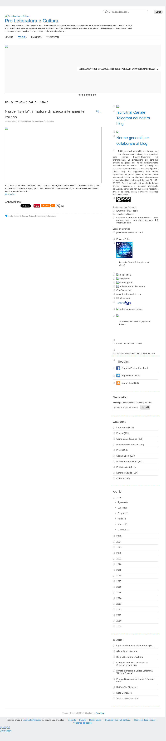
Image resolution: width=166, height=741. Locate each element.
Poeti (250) (122, 450)
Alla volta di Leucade (126, 651)
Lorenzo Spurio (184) (127, 472)
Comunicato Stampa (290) (129, 439)
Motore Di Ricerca (21, 216)
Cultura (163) (123, 478)
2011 (118, 615)
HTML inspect (123, 298)
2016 (119, 587)
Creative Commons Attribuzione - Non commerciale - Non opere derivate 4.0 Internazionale (137, 220)
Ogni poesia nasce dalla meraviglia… (135, 645)
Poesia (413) (122, 433)
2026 (119, 497)
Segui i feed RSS (130, 383)
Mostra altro (10, 194)
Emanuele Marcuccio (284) (130, 444)
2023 (119, 547)
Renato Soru (40, 216)
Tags (21, 37)
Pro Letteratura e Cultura (31, 20)
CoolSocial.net (123, 290)
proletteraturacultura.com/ (129, 232)
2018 (119, 575)
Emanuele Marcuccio (127, 210)
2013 (119, 604)
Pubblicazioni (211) (126, 467)
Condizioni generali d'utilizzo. (118, 720)
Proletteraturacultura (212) (129, 461)
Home (9, 37)
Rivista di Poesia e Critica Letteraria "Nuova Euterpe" (134, 672)
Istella (10, 216)
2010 (119, 620)
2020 (119, 564)
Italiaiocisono (51, 216)
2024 (119, 541)
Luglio (121, 507)
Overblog (100, 713)
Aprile (120, 518)
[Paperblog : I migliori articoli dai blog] (135, 303)
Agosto (121, 502)
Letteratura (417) (125, 427)
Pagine (36, 37)
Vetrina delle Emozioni (127, 698)
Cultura (31, 216)
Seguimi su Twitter (131, 375)
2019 (119, 570)
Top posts (71, 720)
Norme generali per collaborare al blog (132, 141)
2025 (119, 536)
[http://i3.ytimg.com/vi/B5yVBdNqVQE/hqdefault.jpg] (53, 183)
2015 (119, 592)
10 (95, 95)
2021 (119, 558)
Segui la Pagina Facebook (135, 368)
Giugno (121, 513)
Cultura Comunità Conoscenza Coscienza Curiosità (132, 663)
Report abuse (95, 720)
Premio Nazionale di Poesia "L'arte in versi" (135, 680)
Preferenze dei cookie (82, 723)
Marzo (121, 524)
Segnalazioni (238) (126, 455)
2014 (119, 598)
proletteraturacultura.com (129, 294)
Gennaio (122, 529)
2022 (119, 553)
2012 (119, 609)
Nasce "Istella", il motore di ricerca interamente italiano (44, 114)
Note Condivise (124, 693)
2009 (119, 626)
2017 (119, 581)
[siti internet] (135, 279)
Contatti (52, 37)
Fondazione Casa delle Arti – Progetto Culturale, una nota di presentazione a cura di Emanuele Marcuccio (119, 69)
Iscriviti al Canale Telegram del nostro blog (133, 118)
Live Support (5, 731)
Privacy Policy (123, 239)
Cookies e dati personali (145, 720)
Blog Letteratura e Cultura (129, 657)
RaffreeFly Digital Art (126, 687)
